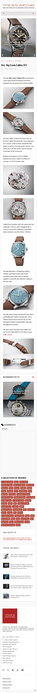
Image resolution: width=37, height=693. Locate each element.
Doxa (29, 491)
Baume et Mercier (19, 485)
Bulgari (29, 488)
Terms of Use (6, 681)
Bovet (11, 488)
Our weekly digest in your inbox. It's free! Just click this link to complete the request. (17, 538)
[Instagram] (3, 670)
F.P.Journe (12, 494)
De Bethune (23, 491)
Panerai (20, 513)
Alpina (16, 482)
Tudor (11, 522)
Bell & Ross (30, 485)
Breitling (23, 488)
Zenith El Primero (7, 662)
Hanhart (4, 503)
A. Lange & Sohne (7, 482)
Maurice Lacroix (7, 509)
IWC (15, 503)
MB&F (22, 506)
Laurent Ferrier (6, 506)
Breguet (16, 488)
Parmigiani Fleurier (7, 516)
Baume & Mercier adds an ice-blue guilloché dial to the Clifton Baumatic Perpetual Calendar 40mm (21, 566)
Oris (15, 513)
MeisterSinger (17, 509)
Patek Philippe (19, 516)
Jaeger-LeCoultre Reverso (9, 649)
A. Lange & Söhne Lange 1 (10, 640)
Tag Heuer (5, 522)
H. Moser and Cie (18, 500)
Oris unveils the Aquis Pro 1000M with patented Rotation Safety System (17, 393)
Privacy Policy (7, 685)
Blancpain (5, 488)
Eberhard (4, 494)
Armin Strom (24, 482)
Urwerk (27, 522)
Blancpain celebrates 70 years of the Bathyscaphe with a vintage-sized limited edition (18, 44)
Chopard (10, 491)
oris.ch (9, 334)
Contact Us (6, 688)
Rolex (13, 519)
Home (2, 60)
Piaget (27, 516)
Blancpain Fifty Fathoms (9, 644)
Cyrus (16, 491)
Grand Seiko (31, 497)
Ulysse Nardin (19, 522)
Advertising (6, 678)
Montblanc (31, 509)
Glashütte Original (19, 497)
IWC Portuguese (7, 646)
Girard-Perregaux (7, 497)
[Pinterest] (13, 670)
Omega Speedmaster (8, 651)
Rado (32, 516)
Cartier (4, 491)
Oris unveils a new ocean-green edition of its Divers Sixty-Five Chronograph (16, 411)
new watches (9, 60)
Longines (15, 506)
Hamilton (28, 500)
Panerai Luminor (7, 653)
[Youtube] (22, 670)
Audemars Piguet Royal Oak (10, 642)
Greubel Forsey (6, 500)
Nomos (4, 513)
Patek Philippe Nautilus (9, 656)
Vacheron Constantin (8, 525)
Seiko (18, 519)
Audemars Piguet (7, 485)
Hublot (10, 503)
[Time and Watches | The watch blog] (18, 7)
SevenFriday (25, 519)
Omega (9, 513)
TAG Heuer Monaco (8, 660)
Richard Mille (6, 519)
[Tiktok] (17, 670)
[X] (8, 670)
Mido (24, 509)
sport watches (18, 60)
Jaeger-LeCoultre (23, 503)
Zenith (18, 525)
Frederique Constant (23, 494)
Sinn (31, 519)
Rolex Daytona (6, 658)
